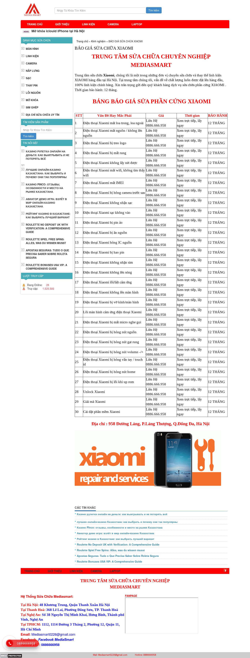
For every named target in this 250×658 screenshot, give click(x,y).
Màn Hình (32, 49)
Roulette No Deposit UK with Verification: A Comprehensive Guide (118, 544)
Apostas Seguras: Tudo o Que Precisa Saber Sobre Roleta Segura (118, 556)
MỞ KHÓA (32, 100)
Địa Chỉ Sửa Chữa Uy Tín (42, 115)
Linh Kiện (88, 24)
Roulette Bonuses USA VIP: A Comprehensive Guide (109, 561)
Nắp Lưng (33, 71)
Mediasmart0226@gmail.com (53, 634)
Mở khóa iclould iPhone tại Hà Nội (58, 31)
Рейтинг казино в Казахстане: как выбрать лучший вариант (115, 539)
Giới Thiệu (62, 24)
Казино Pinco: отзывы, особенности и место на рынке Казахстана (120, 527)
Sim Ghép (32, 107)
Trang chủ (34, 24)
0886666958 (50, 644)
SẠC (28, 78)
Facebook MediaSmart (56, 639)
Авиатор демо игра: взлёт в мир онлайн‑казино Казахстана (115, 533)
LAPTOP (137, 24)
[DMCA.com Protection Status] (11, 655)
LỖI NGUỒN (33, 93)
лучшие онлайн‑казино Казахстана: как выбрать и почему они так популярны (127, 522)
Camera (113, 24)
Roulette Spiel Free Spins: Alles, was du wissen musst (111, 550)
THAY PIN (32, 85)
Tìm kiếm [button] (153, 10)
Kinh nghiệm (98, 41)
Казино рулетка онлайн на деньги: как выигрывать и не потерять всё (122, 514)
